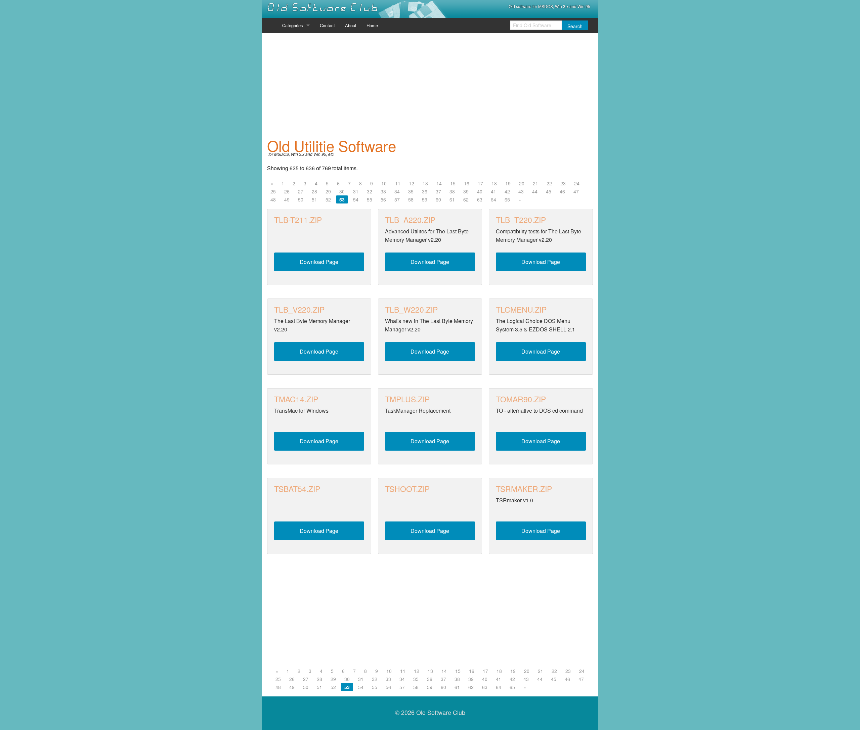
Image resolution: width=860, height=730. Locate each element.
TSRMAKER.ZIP (524, 488)
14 (439, 183)
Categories (292, 25)
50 (300, 199)
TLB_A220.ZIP (410, 219)
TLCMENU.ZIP (521, 309)
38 (452, 191)
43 (521, 191)
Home (372, 25)
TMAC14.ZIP (296, 399)
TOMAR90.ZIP (521, 399)
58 (411, 199)
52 (328, 199)
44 (535, 191)
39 (466, 191)
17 (480, 183)
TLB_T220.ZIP (521, 219)
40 (479, 191)
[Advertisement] (430, 85)
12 (411, 183)
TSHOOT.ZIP (407, 488)
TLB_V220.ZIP (299, 309)
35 (411, 191)
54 (355, 199)
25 (273, 191)
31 (355, 191)
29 (328, 191)
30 (342, 191)
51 (314, 199)
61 (452, 199)
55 (369, 199)
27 (300, 191)
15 (453, 183)
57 (397, 199)
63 (479, 199)
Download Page (319, 262)
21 (535, 183)
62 (466, 199)
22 (549, 183)
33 (383, 191)
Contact (327, 25)
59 (424, 199)
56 (383, 199)
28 (314, 191)
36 (424, 191)
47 (576, 191)
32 (369, 191)
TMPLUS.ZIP (407, 399)
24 (576, 183)
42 (507, 191)
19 (508, 183)
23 (563, 183)
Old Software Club (322, 8)
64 (493, 199)
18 (494, 183)
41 (493, 191)
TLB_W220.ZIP (411, 309)
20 (521, 183)
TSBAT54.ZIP (297, 488)
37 (438, 191)
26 (287, 191)
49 (287, 199)
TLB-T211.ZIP (298, 219)
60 (438, 199)
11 (397, 183)
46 (562, 191)
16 (466, 183)
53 (342, 199)
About (350, 25)
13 (425, 183)
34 (397, 191)
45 (548, 191)
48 (273, 199)
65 (507, 199)
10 (384, 183)
